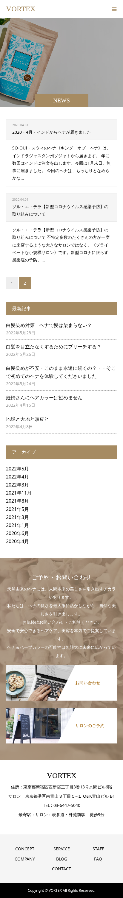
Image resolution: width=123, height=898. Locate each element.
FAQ (98, 859)
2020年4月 (17, 541)
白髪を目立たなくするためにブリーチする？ (54, 346)
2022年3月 (17, 484)
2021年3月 (17, 517)
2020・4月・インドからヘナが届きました (51, 132)
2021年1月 (17, 525)
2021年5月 (17, 509)
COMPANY (25, 859)
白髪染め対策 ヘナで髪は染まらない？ (49, 325)
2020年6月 (17, 533)
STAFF (98, 849)
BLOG (61, 859)
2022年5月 (17, 468)
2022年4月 (17, 476)
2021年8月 (17, 501)
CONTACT (61, 869)
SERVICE (61, 849)
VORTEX (21, 9)
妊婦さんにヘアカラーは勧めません (44, 397)
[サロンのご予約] (61, 709)
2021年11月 (19, 492)
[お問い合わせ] (61, 666)
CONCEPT (24, 849)
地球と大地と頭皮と (27, 419)
